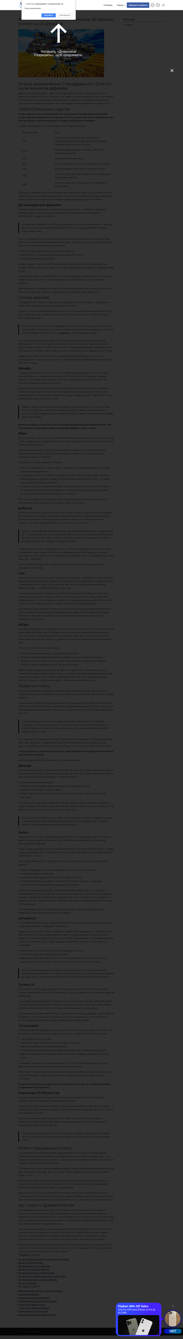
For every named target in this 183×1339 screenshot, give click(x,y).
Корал (120, 5)
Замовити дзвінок (138, 5)
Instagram (158, 6)
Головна (108, 5)
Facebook (152, 6)
